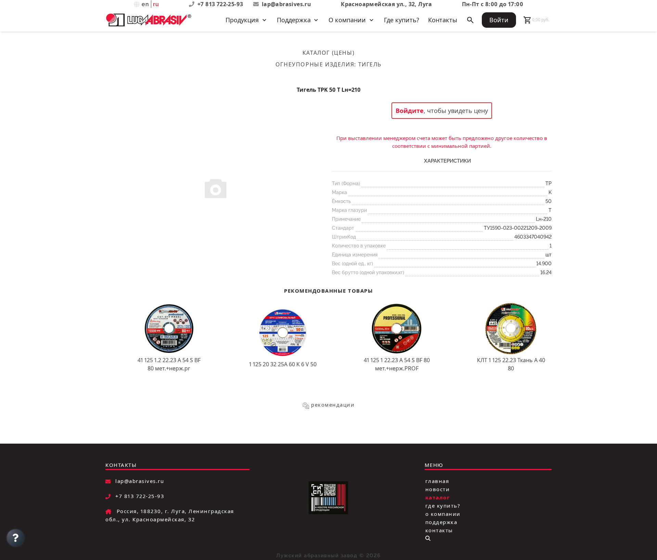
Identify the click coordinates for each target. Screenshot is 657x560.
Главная (437, 481)
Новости (437, 489)
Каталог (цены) (328, 52)
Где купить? (401, 20)
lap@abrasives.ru (286, 4)
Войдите (410, 110)
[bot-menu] (428, 538)
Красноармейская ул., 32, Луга (386, 4)
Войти (498, 20)
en (146, 4)
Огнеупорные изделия (314, 64)
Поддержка (441, 522)
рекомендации (333, 404)
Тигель (370, 64)
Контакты (442, 20)
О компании (443, 513)
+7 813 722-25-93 (221, 4)
